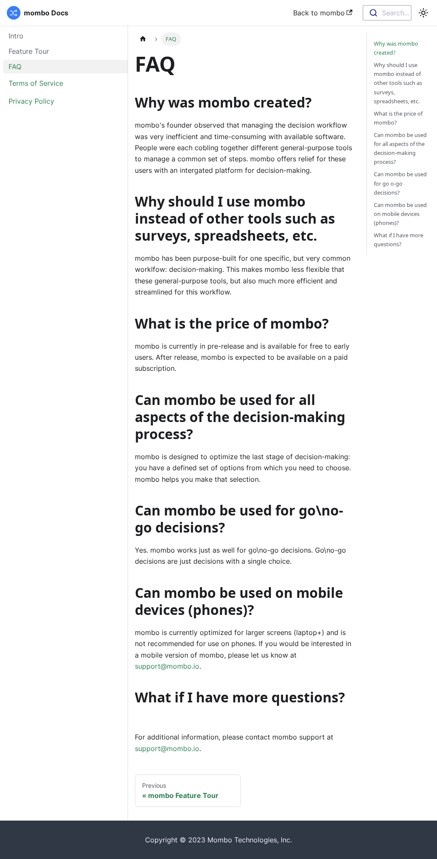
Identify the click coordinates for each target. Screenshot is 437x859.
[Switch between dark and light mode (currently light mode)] (423, 13)
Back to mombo (319, 13)
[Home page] (143, 39)
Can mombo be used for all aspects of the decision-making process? (400, 148)
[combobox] (387, 12)
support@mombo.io (167, 666)
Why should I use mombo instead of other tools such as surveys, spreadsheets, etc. (398, 83)
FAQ (15, 66)
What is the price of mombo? (398, 118)
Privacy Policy (31, 101)
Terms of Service (36, 83)
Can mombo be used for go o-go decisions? (400, 183)
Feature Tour (29, 51)
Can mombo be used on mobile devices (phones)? (400, 214)
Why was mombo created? (396, 48)
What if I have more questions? (398, 239)
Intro (16, 36)
